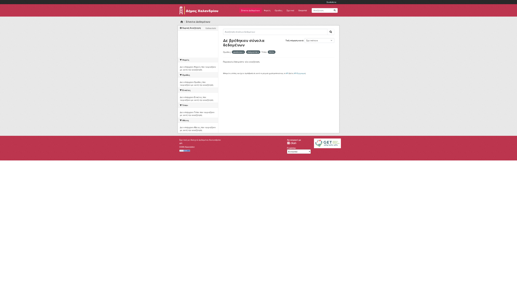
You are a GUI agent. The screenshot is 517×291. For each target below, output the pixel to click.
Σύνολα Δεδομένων (250, 10)
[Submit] (334, 10)
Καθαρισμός (211, 28)
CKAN (291, 143)
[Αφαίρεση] (243, 52)
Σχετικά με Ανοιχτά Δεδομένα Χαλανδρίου (200, 139)
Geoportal (302, 10)
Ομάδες (278, 10)
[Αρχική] (181, 21)
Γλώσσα (291, 148)
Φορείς (267, 10)
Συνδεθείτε (331, 2)
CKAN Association (187, 147)
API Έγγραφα (299, 73)
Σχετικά (290, 10)
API (287, 73)
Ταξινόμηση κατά (294, 40)
